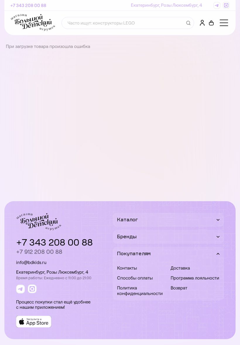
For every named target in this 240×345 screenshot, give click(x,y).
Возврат (179, 288)
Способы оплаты (135, 278)
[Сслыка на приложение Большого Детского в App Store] (33, 321)
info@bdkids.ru (31, 262)
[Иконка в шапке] (211, 23)
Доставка (180, 268)
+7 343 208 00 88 (28, 5)
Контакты (127, 268)
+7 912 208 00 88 (39, 251)
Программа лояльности (195, 278)
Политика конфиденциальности (140, 290)
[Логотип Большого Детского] (33, 23)
